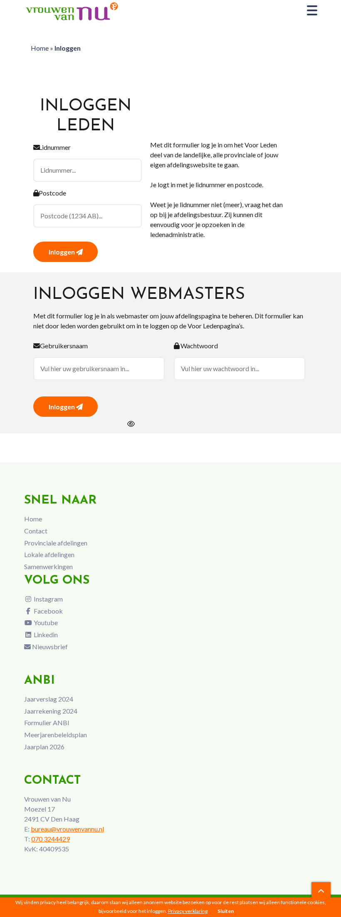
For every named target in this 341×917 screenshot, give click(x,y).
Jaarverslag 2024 (48, 699)
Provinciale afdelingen (55, 543)
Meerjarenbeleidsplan (55, 734)
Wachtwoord (199, 346)
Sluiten (225, 911)
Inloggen (62, 252)
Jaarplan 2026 (44, 747)
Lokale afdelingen (49, 554)
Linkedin (45, 634)
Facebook (47, 611)
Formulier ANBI (46, 722)
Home (40, 48)
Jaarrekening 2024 (50, 711)
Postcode (52, 193)
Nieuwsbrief (49, 646)
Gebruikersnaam (64, 346)
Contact (35, 531)
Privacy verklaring (188, 911)
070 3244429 (50, 839)
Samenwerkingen (48, 566)
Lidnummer (55, 147)
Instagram (47, 599)
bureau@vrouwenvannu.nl (67, 829)
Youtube (45, 622)
